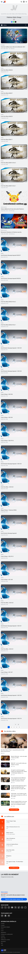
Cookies (3, 936)
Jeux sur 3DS (8, 13)
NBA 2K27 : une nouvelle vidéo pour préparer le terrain (19, 764)
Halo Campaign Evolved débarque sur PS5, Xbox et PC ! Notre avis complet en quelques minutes (18, 779)
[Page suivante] (15, 724)
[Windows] (9, 915)
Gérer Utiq (3, 937)
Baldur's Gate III (9, 832)
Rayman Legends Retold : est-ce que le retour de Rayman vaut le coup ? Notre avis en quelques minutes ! (19, 803)
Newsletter (3, 941)
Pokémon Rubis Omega (14, 17)
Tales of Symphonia (10, 838)
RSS (2, 943)
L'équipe (2, 925)
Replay (7, 69)
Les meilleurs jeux (14, 867)
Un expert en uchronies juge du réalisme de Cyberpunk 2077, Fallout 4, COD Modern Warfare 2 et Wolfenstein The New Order (19, 772)
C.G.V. (2, 930)
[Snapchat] (25, 907)
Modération (3, 932)
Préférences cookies (5, 939)
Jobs (2, 945)
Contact (2, 923)
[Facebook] (2, 907)
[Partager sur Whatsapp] (13, 22)
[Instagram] (9, 907)
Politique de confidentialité (7, 934)
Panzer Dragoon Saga (11, 821)
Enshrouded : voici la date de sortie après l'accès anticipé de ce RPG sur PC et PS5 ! (19, 795)
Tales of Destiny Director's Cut (13, 826)
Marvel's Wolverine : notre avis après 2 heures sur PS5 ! (19, 757)
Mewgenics (8, 855)
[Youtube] (12, 907)
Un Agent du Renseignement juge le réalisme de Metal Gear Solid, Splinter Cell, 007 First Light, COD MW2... (18, 787)
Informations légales (5, 927)
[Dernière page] (18, 724)
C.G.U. (2, 928)
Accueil (2, 13)
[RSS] (15, 907)
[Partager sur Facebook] (12, 22)
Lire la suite (3, 896)
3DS (5, 13)
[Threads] (22, 907)
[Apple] (5, 915)
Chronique (13, 46)
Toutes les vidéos (14, 809)
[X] (5, 907)
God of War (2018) (10, 850)
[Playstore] (2, 915)
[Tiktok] (19, 907)
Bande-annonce (12, 208)
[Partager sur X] (15, 22)
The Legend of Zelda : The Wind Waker (14, 861)
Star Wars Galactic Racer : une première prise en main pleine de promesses (12, 750)
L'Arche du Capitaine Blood (12, 844)
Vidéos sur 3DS (15, 13)
